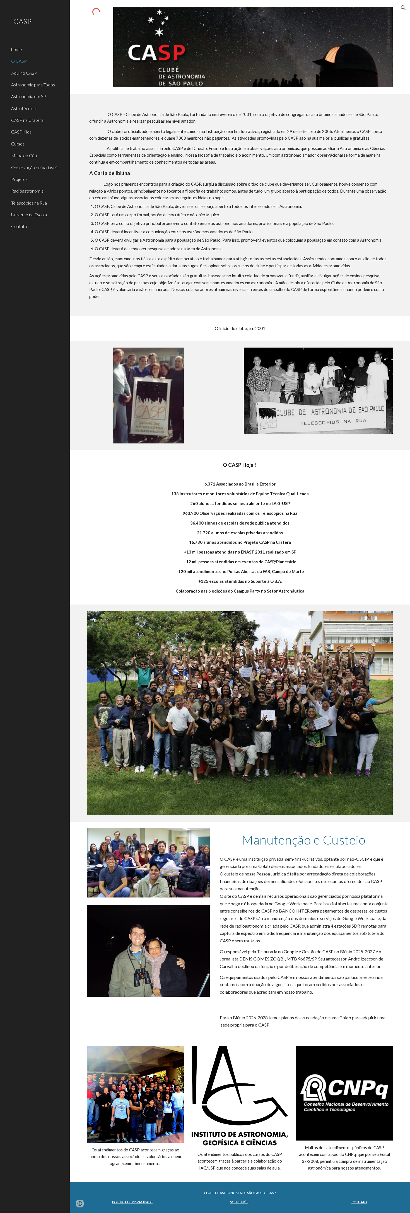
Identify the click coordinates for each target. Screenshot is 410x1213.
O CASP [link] (19, 61)
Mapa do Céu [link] (24, 155)
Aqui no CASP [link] (24, 73)
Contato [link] (19, 226)
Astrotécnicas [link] (24, 108)
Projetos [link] (19, 179)
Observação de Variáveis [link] (35, 167)
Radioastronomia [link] (27, 190)
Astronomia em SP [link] (28, 96)
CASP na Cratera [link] (27, 120)
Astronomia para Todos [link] (33, 84)
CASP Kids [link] (21, 131)
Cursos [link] (18, 143)
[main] (240, 205)
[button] (403, 7)
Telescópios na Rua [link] (29, 202)
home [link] (16, 49)
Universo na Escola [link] (29, 214)
